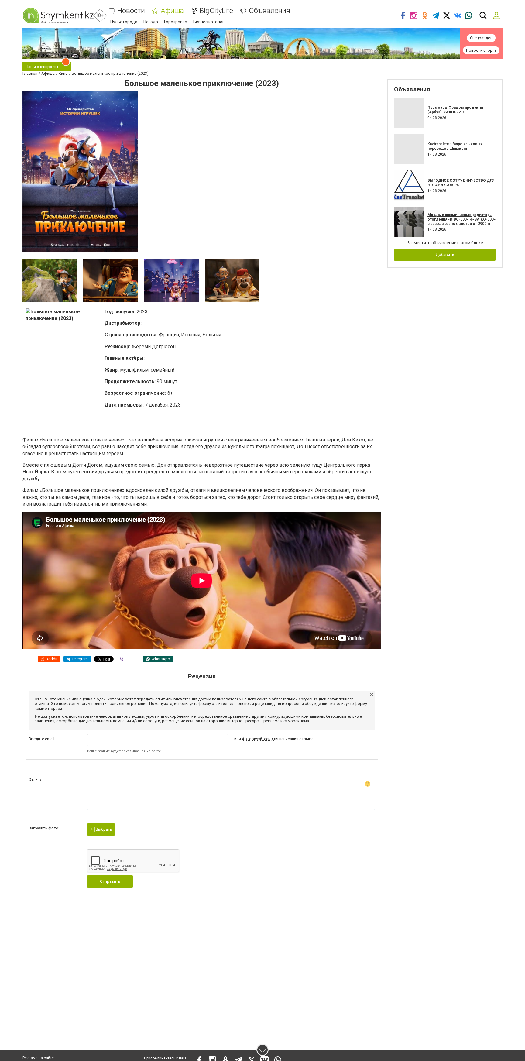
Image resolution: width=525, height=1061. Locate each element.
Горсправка (175, 21)
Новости (131, 11)
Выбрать (103, 829)
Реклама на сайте (38, 1058)
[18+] (58, 15)
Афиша (172, 11)
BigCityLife (216, 11)
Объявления (269, 11)
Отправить (110, 881)
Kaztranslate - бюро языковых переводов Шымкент (454, 146)
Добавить (445, 254)
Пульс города (123, 21)
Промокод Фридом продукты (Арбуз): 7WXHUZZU (455, 109)
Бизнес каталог (208, 21)
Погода (150, 21)
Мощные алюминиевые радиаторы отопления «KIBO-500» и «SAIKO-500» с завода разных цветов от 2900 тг (461, 219)
